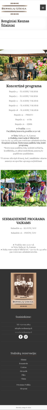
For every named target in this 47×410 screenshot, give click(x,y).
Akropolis (23, 371)
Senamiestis (23, 363)
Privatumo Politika (23, 385)
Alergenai (23, 388)
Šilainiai (23, 360)
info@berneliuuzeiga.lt (23, 328)
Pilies (23, 375)
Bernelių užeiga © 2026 (23, 407)
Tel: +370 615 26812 (23, 324)
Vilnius (23, 379)
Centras (23, 367)
